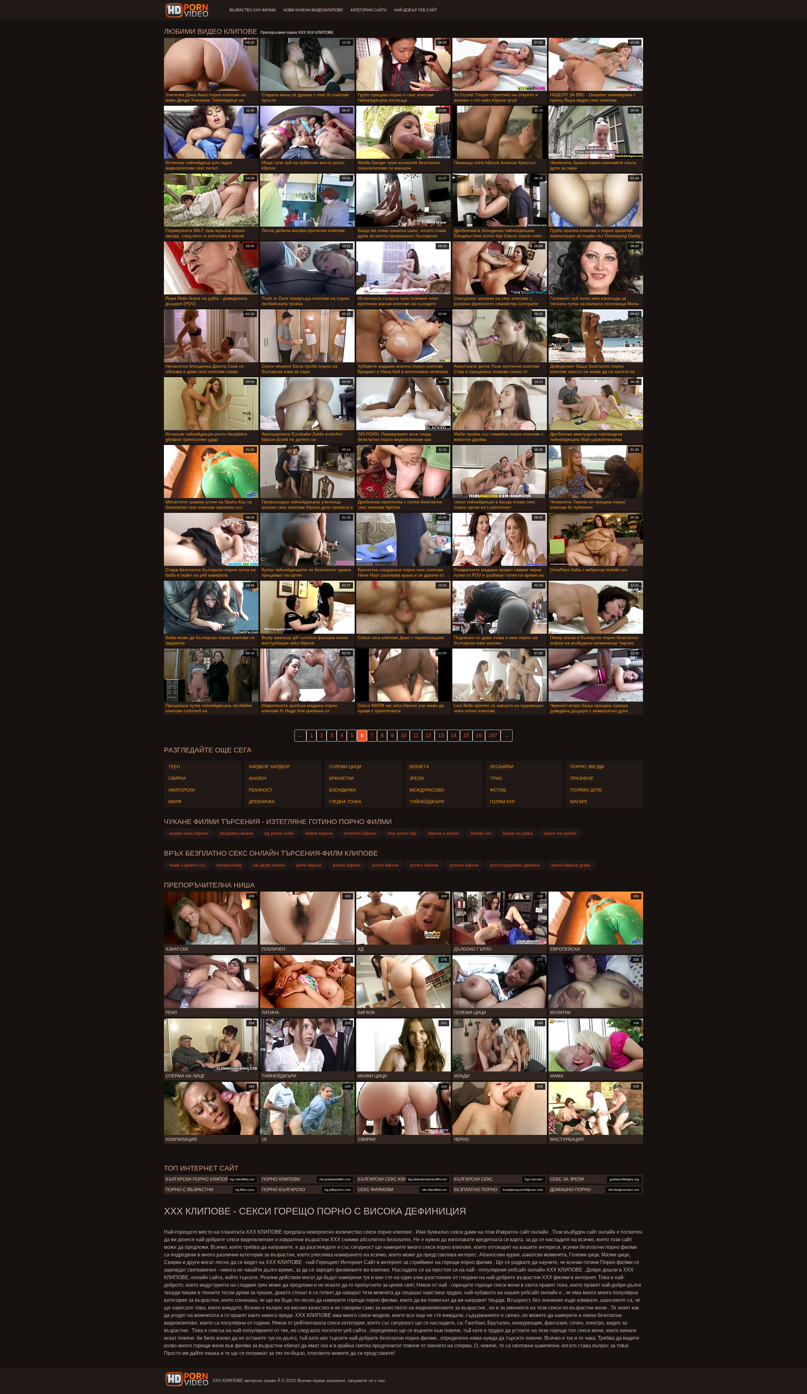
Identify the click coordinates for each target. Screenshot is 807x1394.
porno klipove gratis (570, 865)
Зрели (416, 778)
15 (466, 735)
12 (428, 735)
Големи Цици (345, 766)
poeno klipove (347, 865)
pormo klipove (424, 865)
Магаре (579, 801)
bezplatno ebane (236, 833)
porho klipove (385, 865)
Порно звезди (587, 766)
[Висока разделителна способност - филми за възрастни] (188, 10)
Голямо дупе (586, 789)
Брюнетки (341, 778)
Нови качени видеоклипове (313, 10)
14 (453, 735)
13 (441, 735)
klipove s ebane (443, 833)
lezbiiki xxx (480, 833)
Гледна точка (345, 801)
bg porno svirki (279, 833)
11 (416, 735)
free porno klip (402, 833)
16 (479, 735)
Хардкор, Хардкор (269, 766)
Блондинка (342, 789)
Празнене (581, 778)
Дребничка (262, 801)
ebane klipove (319, 833)
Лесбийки (502, 766)
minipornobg (229, 865)
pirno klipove (309, 865)
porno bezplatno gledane (515, 865)
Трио (496, 778)
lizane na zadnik (560, 833)
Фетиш (498, 789)
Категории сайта (368, 10)
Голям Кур (502, 801)
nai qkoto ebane (269, 865)
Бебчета (419, 766)
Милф (175, 801)
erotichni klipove (360, 833)
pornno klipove (464, 865)
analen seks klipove (188, 833)
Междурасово (426, 789)
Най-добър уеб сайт (415, 10)
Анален (257, 778)
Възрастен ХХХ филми (252, 10)
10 (403, 735)
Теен (174, 766)
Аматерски (181, 789)
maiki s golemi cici (187, 865)
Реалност (261, 789)
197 (493, 735)
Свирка (177, 778)
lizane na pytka (518, 833)
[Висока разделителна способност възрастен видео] (186, 1379)
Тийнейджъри (426, 801)
